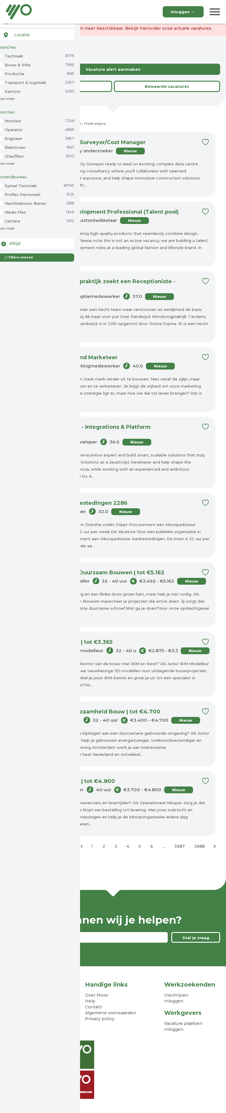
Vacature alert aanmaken (113, 69)
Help (90, 1001)
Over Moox (96, 995)
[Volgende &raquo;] (215, 846)
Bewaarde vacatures (167, 86)
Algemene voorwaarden (110, 1012)
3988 (199, 846)
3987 (179, 846)
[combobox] (36, 35)
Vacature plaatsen (183, 1023)
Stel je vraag (195, 937)
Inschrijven (176, 995)
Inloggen (180, 11)
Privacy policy (99, 1018)
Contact (93, 1007)
